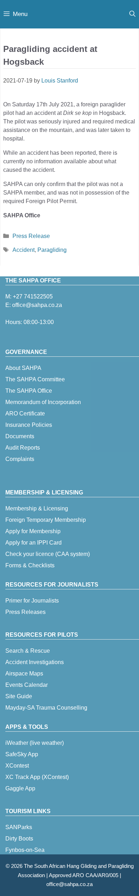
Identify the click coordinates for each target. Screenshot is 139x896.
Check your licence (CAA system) (47, 554)
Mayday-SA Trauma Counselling (46, 708)
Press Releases (25, 612)
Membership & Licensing (36, 508)
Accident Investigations (34, 662)
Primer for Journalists (32, 601)
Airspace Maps (24, 673)
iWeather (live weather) (34, 743)
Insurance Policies (28, 425)
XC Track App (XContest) (37, 777)
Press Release (31, 236)
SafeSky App (21, 754)
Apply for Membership (33, 531)
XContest (17, 766)
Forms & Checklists (30, 565)
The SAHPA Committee (35, 379)
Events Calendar (26, 685)
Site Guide (18, 696)
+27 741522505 (33, 296)
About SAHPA (23, 368)
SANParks (18, 827)
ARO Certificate (25, 413)
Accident (23, 250)
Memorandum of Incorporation (43, 402)
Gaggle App (20, 788)
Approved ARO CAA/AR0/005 (83, 875)
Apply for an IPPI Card (33, 543)
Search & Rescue (27, 651)
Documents (19, 436)
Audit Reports (22, 448)
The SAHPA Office (28, 391)
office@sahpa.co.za (37, 305)
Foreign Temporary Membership (45, 520)
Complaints (19, 459)
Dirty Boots (19, 839)
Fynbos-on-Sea (25, 850)
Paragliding (52, 250)
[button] (132, 14)
